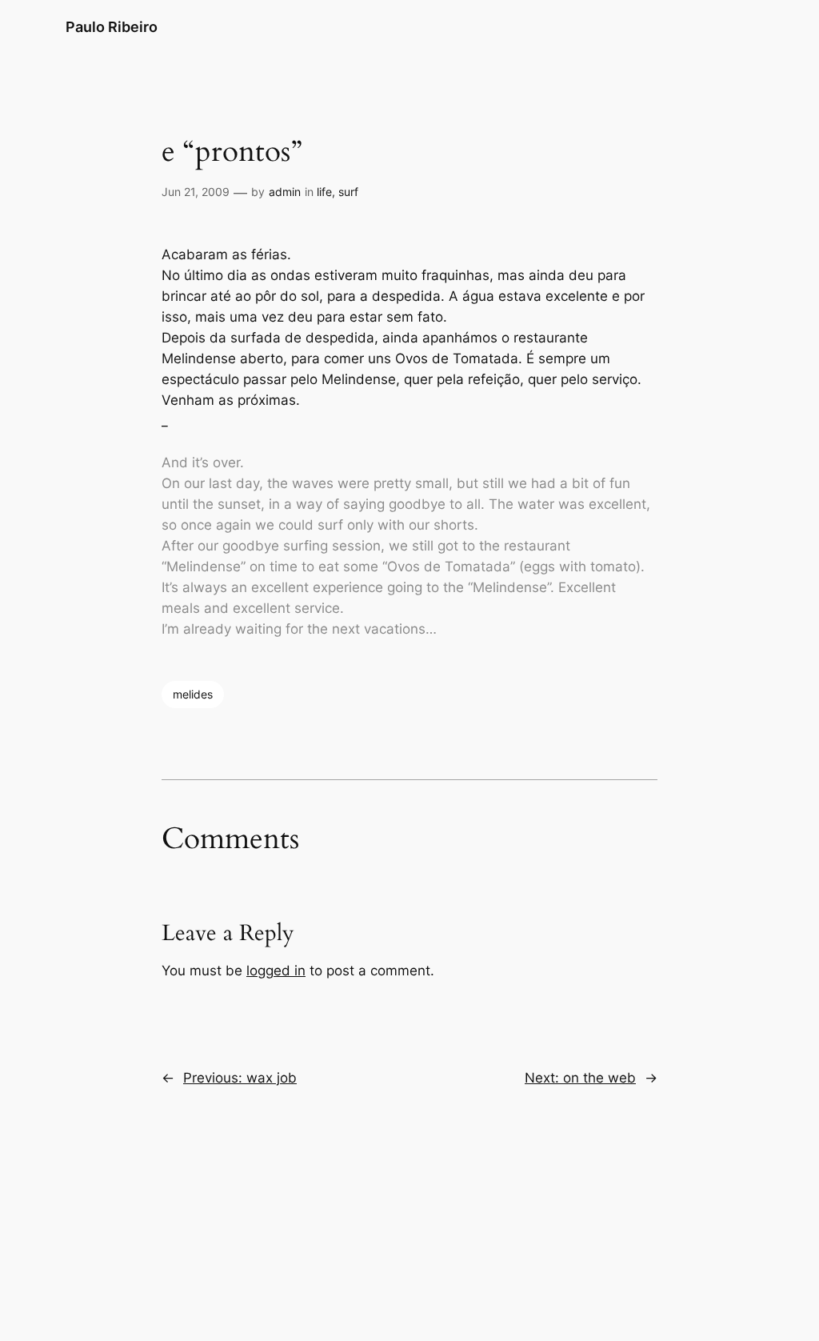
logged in (276, 971)
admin (285, 191)
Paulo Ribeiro (112, 26)
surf (348, 191)
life (324, 191)
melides (193, 694)
